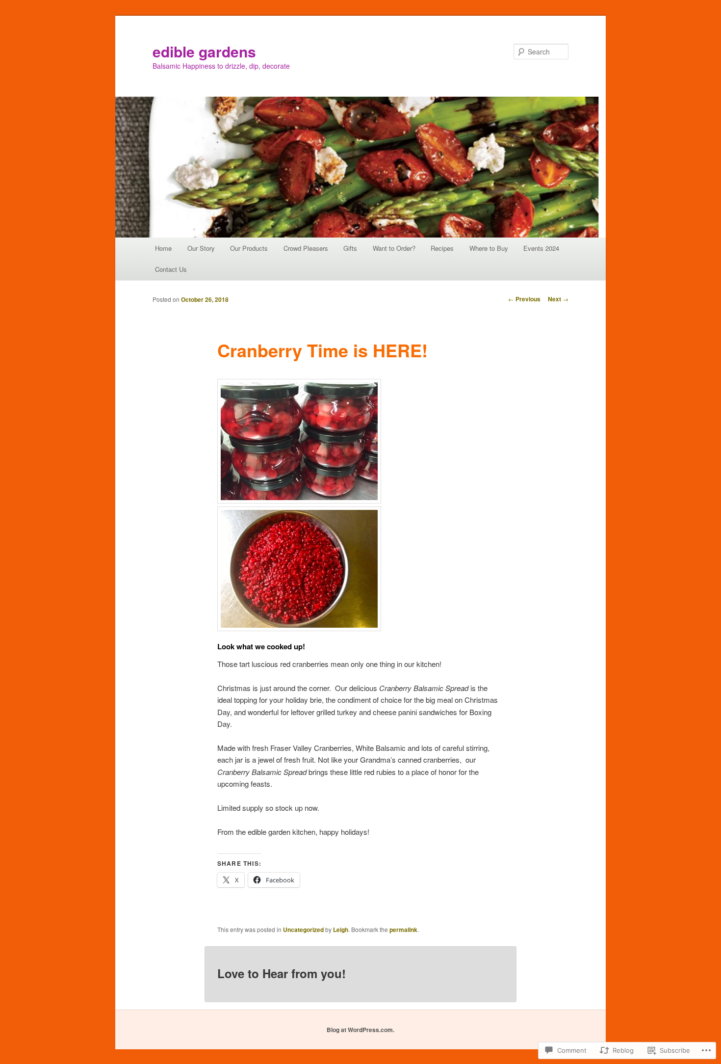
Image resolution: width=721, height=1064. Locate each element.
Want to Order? (394, 248)
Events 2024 (541, 248)
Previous (524, 298)
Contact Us (171, 269)
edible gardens (204, 51)
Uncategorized (303, 929)
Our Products (249, 248)
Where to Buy (488, 248)
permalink (403, 929)
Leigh (340, 929)
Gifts (350, 248)
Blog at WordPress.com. (360, 1029)
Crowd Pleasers (305, 248)
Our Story (201, 248)
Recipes (442, 248)
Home (163, 248)
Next (558, 298)
